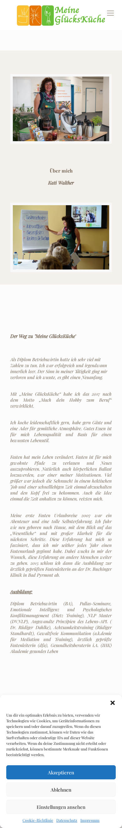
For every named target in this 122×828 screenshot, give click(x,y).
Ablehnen (61, 790)
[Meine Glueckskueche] (61, 15)
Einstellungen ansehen (61, 807)
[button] (112, 703)
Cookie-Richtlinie (38, 820)
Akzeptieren (61, 772)
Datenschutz (66, 820)
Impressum (89, 820)
